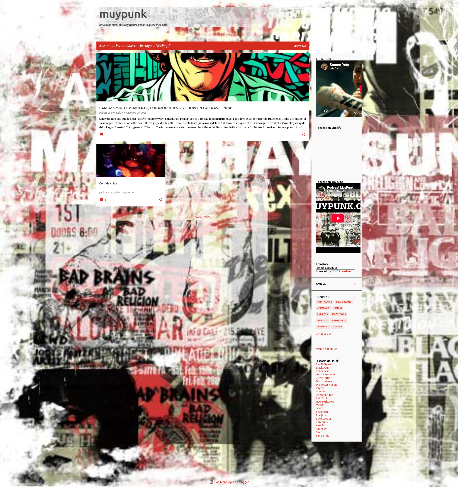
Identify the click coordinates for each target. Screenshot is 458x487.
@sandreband (343, 302)
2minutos (322, 320)
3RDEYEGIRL (322, 327)
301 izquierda (339, 320)
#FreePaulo (323, 308)
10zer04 (338, 308)
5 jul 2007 (337, 327)
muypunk (123, 13)
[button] (304, 134)
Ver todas (300, 46)
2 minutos (322, 314)
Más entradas (202, 217)
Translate (345, 271)
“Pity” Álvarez (324, 302)
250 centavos (339, 314)
